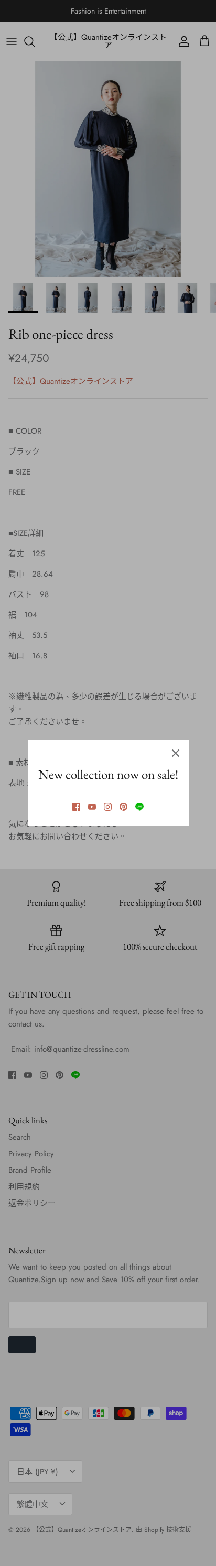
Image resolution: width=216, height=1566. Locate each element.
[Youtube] (92, 807)
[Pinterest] (123, 807)
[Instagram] (108, 807)
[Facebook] (76, 807)
